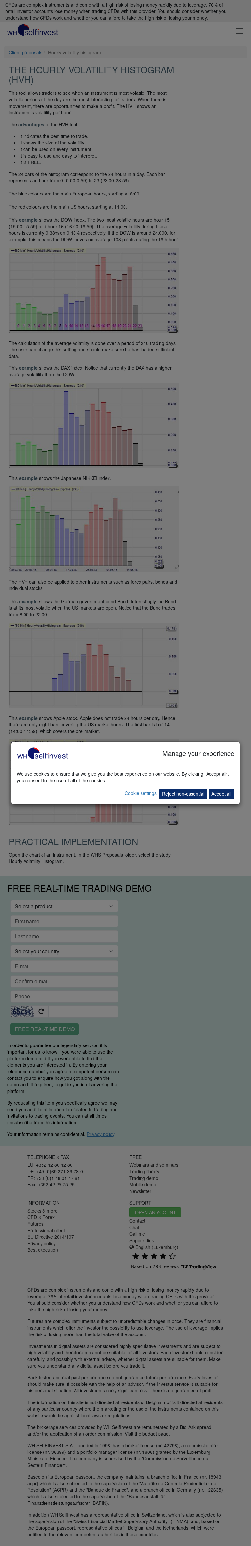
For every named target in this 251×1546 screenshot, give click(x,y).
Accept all (221, 793)
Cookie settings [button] (141, 793)
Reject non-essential (183, 793)
